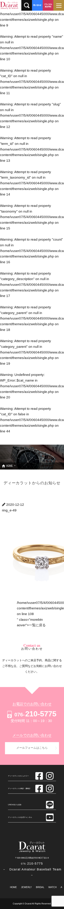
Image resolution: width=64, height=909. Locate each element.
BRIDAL (40, 887)
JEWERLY (26, 887)
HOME (13, 887)
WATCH (52, 887)
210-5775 (35, 714)
